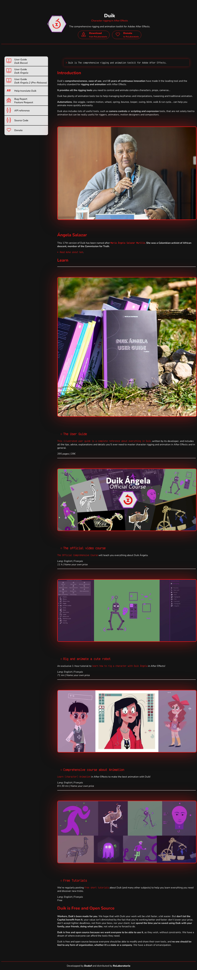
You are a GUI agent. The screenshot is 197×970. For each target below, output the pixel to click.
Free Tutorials (75, 880)
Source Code (21, 120)
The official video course (84, 548)
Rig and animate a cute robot (87, 659)
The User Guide (75, 434)
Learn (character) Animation (73, 776)
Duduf (88, 966)
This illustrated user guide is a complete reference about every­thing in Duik (104, 441)
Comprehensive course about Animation (93, 770)
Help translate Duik (25, 91)
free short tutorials (96, 887)
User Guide (21, 61)
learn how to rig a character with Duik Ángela (119, 665)
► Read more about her (70, 252)
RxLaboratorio (121, 966)
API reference (22, 110)
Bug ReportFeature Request (23, 100)
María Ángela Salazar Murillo (128, 242)
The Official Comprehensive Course (77, 555)
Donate (18, 130)
